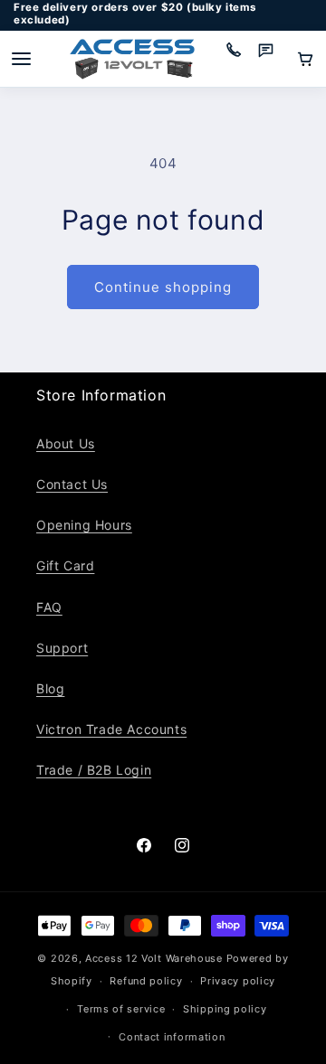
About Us (65, 443)
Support (62, 647)
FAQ (49, 607)
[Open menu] (21, 59)
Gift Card (65, 565)
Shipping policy (225, 1009)
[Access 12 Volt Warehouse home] (132, 59)
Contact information (172, 1037)
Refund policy (146, 981)
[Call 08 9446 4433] (240, 59)
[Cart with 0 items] (305, 59)
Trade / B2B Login (93, 769)
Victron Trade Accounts (111, 729)
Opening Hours (84, 524)
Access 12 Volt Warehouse (154, 958)
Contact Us (72, 484)
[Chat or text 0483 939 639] (272, 59)
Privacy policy (237, 981)
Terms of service (121, 1009)
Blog (50, 688)
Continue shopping (163, 287)
